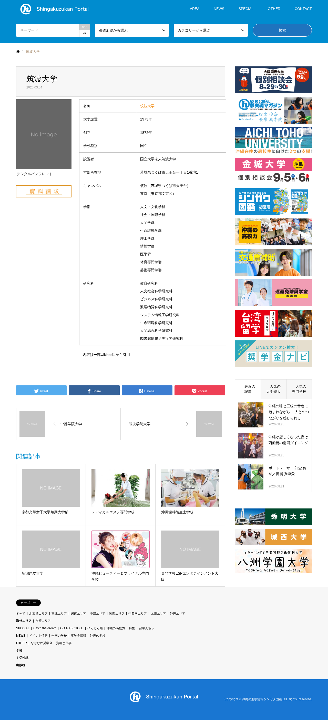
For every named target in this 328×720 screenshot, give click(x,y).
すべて (20, 613)
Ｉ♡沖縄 (22, 657)
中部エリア (97, 613)
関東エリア (78, 613)
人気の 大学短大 (275, 389)
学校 (19, 650)
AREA (194, 9)
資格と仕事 (63, 643)
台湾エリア (43, 621)
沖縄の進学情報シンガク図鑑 (262, 699)
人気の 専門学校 (301, 389)
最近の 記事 (250, 389)
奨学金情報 (78, 635)
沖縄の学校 (97, 635)
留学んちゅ (146, 628)
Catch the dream (44, 628)
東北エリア (59, 613)
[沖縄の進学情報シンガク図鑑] (54, 9)
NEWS (219, 9)
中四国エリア (137, 613)
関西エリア (117, 613)
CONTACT (303, 9)
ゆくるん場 (95, 628)
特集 (132, 628)
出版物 (20, 665)
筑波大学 (147, 106)
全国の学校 (59, 635)
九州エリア (158, 613)
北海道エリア (38, 613)
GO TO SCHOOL (72, 628)
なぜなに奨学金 (41, 643)
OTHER (21, 643)
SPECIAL (246, 9)
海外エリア (24, 621)
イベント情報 (38, 635)
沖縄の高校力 (116, 628)
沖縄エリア (177, 613)
